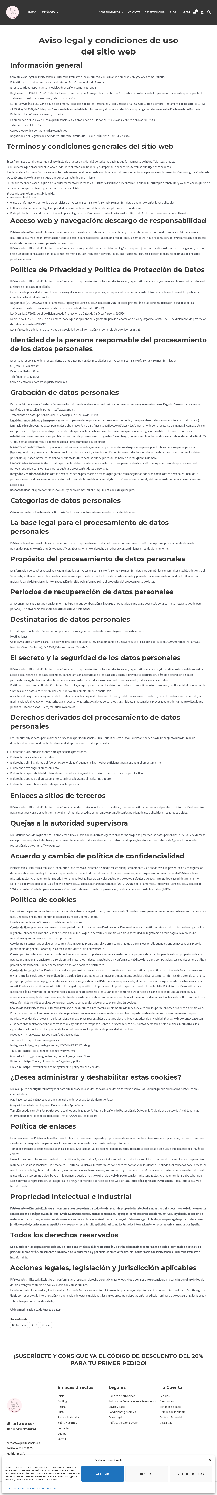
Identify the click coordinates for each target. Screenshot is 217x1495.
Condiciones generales (35, 1488)
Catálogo (48, 12)
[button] (210, 1460)
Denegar (146, 1473)
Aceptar (102, 1473)
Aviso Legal (51, 1488)
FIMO (61, 1412)
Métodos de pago (170, 1407)
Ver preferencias (191, 1473)
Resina (62, 1407)
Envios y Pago (117, 1407)
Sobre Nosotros (109, 12)
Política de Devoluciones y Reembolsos (132, 1401)
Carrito (62, 1439)
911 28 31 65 (26, 1448)
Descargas (166, 1423)
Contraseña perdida (171, 1417)
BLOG (173, 12)
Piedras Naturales (69, 1417)
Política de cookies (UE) (123, 1423)
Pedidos (165, 1396)
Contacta (134, 12)
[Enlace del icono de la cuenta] (202, 12)
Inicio (32, 12)
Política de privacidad (14, 1488)
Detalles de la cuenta (172, 1412)
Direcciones (167, 1401)
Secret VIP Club (155, 12)
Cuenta (62, 1433)
